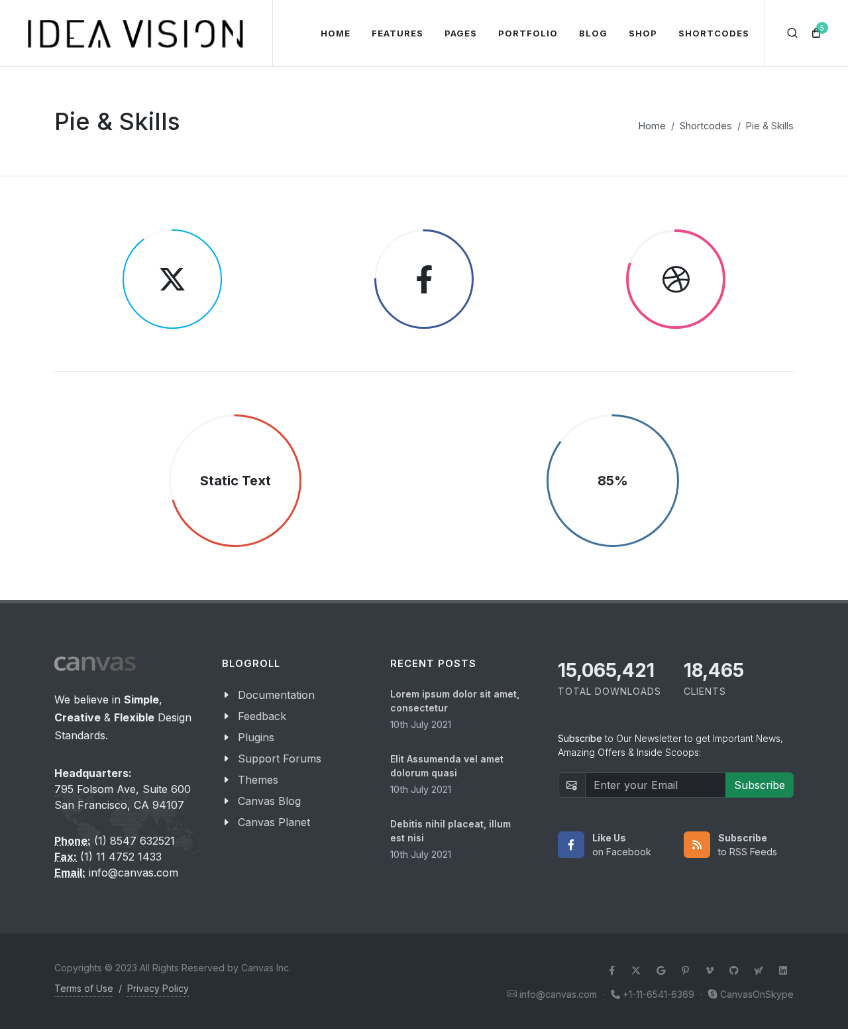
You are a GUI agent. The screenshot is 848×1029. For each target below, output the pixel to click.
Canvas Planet (274, 822)
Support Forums (279, 758)
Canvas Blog (269, 801)
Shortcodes (706, 125)
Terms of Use (83, 988)
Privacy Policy (158, 988)
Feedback (262, 716)
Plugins (256, 737)
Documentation (276, 694)
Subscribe (759, 785)
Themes (258, 779)
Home (652, 125)
